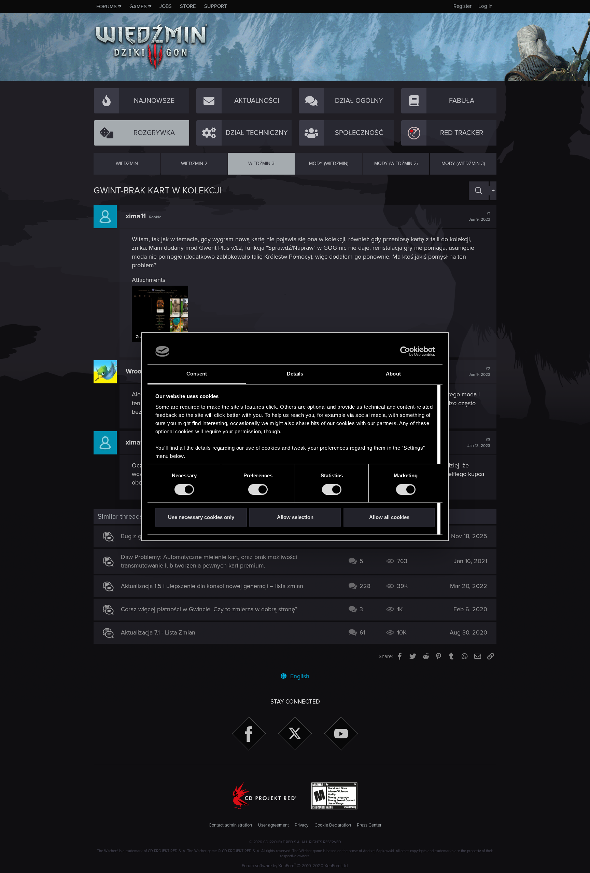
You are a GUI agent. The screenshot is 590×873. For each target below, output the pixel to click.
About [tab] (393, 374)
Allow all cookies (389, 517)
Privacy (301, 825)
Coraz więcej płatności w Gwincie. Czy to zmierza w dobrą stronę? (209, 609)
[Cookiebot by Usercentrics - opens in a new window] (405, 351)
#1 (479, 216)
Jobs (165, 6)
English (299, 676)
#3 (478, 442)
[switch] (258, 489)
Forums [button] (106, 6)
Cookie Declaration (332, 825)
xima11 (136, 216)
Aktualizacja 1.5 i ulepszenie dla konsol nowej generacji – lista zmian (212, 586)
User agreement (273, 825)
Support (215, 6)
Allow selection (295, 517)
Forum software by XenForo (295, 866)
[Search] (479, 190)
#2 (479, 371)
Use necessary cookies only (201, 517)
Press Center (369, 825)
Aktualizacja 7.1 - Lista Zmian (158, 632)
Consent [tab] (196, 374)
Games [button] (138, 6)
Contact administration (230, 825)
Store (188, 6)
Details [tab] (295, 374)
